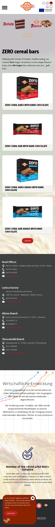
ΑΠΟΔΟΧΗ (11, 513)
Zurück (28, 240)
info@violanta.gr (13, 276)
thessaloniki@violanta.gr (16, 353)
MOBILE (42, 518)
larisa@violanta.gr (13, 301)
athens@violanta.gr (14, 327)
